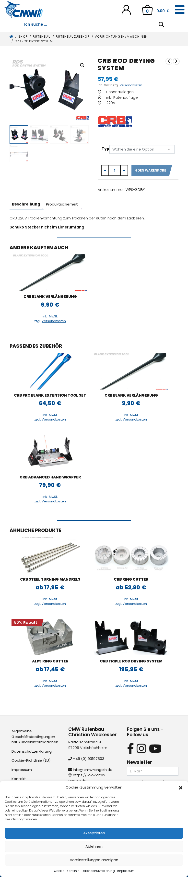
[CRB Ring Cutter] (131, 555)
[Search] (161, 24)
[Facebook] (130, 748)
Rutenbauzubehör (73, 36)
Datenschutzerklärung (98, 871)
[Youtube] (155, 748)
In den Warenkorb (149, 170)
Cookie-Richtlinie (66, 871)
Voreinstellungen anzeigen (94, 859)
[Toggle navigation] (179, 9)
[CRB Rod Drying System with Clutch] (176, 61)
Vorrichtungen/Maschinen (121, 36)
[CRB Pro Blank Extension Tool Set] (50, 371)
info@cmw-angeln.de (92, 769)
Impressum (125, 871)
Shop (23, 36)
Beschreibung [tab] (26, 204)
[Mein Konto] (126, 9)
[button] (180, 787)
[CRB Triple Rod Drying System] (131, 637)
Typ (105, 148)
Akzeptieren (94, 832)
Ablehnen (94, 846)
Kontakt (19, 778)
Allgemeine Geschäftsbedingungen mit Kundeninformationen (35, 736)
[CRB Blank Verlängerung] (50, 272)
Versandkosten (131, 85)
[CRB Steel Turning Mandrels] (50, 555)
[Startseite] (11, 36)
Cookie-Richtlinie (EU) (31, 760)
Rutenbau (42, 36)
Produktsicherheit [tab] (62, 204)
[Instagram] (141, 748)
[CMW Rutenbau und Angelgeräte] (23, 10)
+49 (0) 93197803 (88, 758)
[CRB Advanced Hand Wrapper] (168, 61)
